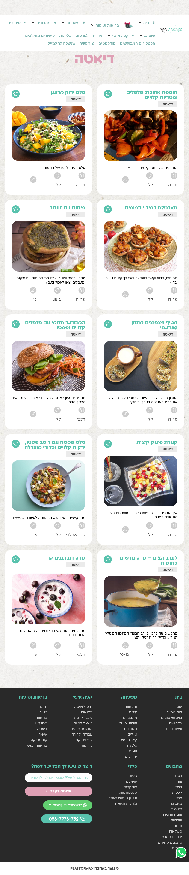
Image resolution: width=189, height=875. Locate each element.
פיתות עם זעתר (67, 207)
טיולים (132, 734)
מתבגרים (130, 717)
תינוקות (131, 706)
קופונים (131, 781)
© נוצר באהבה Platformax (94, 868)
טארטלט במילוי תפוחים (151, 207)
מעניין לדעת (83, 717)
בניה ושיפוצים (171, 717)
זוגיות (133, 750)
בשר (178, 786)
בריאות (42, 717)
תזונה (43, 706)
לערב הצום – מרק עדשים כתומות (148, 560)
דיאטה (168, 104)
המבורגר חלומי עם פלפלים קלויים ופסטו (55, 325)
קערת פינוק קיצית (156, 442)
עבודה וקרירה (81, 734)
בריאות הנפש (37, 745)
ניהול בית (130, 728)
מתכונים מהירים (170, 842)
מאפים (176, 803)
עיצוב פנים (174, 728)
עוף (179, 781)
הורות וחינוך (128, 723)
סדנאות (86, 712)
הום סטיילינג (172, 712)
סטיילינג (41, 723)
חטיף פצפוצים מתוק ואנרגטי (154, 325)
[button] (146, 23)
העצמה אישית (81, 728)
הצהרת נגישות (126, 803)
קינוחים (176, 809)
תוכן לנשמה (83, 706)
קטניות (177, 792)
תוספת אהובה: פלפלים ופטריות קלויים (151, 95)
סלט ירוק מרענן (67, 92)
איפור (43, 734)
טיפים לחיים (82, 723)
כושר (43, 712)
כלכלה (132, 745)
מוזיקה (87, 745)
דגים (178, 775)
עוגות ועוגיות (172, 814)
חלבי (178, 798)
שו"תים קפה (82, 739)
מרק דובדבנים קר (66, 557)
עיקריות (176, 820)
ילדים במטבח (172, 836)
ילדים (133, 712)
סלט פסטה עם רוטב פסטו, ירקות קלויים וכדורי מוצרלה (54, 445)
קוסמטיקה (39, 739)
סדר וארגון (174, 723)
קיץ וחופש (129, 739)
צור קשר (130, 786)
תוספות (176, 825)
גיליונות (131, 775)
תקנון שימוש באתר (123, 798)
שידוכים (131, 756)
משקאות (175, 831)
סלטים (177, 847)
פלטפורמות (128, 792)
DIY (179, 706)
